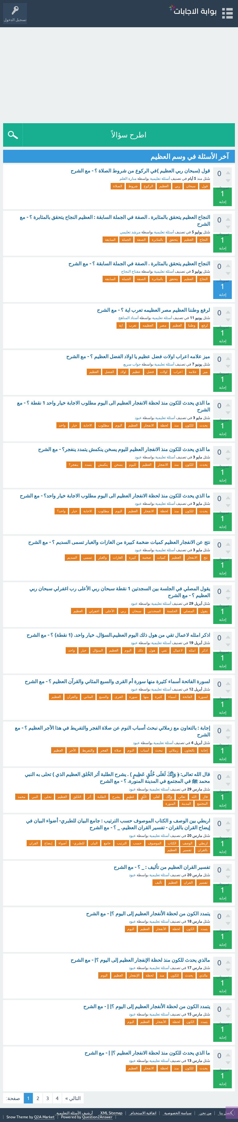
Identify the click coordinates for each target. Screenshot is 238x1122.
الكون (190, 929)
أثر (89, 797)
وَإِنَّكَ (169, 797)
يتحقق (173, 239)
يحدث (204, 425)
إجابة (204, 750)
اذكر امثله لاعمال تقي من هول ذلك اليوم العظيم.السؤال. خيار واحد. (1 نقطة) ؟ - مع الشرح (118, 635)
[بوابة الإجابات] (192, 10)
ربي (177, 186)
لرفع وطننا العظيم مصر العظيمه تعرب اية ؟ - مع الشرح (153, 310)
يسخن (118, 464)
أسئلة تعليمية (160, 178)
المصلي (188, 611)
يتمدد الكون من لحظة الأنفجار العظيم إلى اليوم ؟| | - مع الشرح (146, 1006)
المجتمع (202, 803)
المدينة (186, 803)
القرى (119, 697)
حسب (137, 843)
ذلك (140, 650)
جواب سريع (132, 364)
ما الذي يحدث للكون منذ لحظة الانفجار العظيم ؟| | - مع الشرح (147, 1053)
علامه (193, 372)
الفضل (109, 372)
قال (205, 797)
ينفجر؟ (73, 464)
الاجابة (87, 425)
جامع (107, 843)
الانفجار (149, 425)
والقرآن (72, 697)
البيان (94, 843)
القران (33, 843)
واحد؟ (61, 511)
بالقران (203, 850)
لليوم (132, 464)
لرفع (204, 325)
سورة (133, 697)
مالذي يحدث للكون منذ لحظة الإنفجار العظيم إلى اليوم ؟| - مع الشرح (140, 960)
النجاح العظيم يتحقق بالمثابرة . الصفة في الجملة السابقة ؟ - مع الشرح (139, 263)
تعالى (181, 797)
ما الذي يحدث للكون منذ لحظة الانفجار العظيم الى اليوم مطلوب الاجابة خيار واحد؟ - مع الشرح (115, 496)
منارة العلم (128, 178)
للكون (189, 425)
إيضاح (48, 843)
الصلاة (117, 186)
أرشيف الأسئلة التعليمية (74, 1113)
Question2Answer (97, 1117)
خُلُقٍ (144, 797)
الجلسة (172, 611)
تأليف (158, 882)
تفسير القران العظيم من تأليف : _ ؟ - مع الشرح (162, 867)
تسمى (87, 557)
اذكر (205, 650)
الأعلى (109, 611)
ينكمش (103, 464)
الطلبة (101, 797)
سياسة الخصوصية (178, 1113)
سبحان (191, 186)
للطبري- (78, 843)
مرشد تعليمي (130, 232)
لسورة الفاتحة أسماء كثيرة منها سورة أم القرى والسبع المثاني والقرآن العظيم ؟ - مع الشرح (117, 681)
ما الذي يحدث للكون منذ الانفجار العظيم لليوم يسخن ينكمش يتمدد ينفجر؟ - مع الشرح (124, 449)
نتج (206, 557)
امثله (192, 650)
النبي (35, 797)
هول (152, 650)
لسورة (203, 697)
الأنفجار (161, 929)
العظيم (164, 186)
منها (146, 697)
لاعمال (178, 650)
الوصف (187, 843)
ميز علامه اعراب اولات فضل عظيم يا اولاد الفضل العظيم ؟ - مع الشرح (138, 356)
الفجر (104, 750)
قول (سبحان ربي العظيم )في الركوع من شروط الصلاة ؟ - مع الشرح (140, 171)
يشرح (116, 797)
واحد (62, 425)
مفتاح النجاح (130, 271)
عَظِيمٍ (130, 797)
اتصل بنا (225, 1113)
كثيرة (158, 697)
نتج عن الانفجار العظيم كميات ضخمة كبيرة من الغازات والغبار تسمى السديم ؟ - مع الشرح (119, 542)
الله (194, 797)
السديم (72, 557)
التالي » (73, 1098)
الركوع (148, 186)
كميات (161, 557)
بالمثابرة (157, 239)
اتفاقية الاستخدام (143, 1113)
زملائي (173, 750)
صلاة (117, 750)
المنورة (170, 803)
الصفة (141, 239)
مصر (163, 325)
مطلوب (103, 425)
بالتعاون (189, 750)
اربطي (203, 843)
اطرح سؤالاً (129, 135)
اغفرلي (94, 611)
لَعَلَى (156, 797)
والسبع (103, 697)
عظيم (136, 372)
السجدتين (154, 611)
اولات (163, 372)
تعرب (132, 325)
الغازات (118, 557)
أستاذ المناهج (128, 318)
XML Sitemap (111, 1113)
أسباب (144, 750)
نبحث (159, 750)
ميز (205, 372)
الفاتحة (187, 697)
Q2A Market (44, 1117)
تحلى (47, 797)
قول (205, 186)
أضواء (63, 843)
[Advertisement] (119, 73)
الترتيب (122, 843)
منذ (176, 425)
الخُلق (77, 797)
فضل (150, 372)
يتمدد (88, 464)
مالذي (203, 975)
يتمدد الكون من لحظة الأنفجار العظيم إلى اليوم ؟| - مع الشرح (148, 913)
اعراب (178, 372)
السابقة (110, 239)
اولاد (123, 372)
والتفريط (88, 750)
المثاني (88, 697)
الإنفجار (134, 975)
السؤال (98, 650)
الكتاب (172, 843)
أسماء (172, 697)
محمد (21, 797)
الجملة (126, 239)
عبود (138, 418)
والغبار (102, 557)
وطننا (191, 325)
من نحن (205, 1113)
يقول (204, 611)
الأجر (72, 750)
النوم (130, 750)
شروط (133, 186)
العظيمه (148, 325)
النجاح (204, 239)
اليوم (118, 425)
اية (121, 325)
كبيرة (132, 557)
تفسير (187, 850)
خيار (74, 425)
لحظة (164, 425)
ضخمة (146, 557)
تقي (164, 650)
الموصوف (154, 843)
